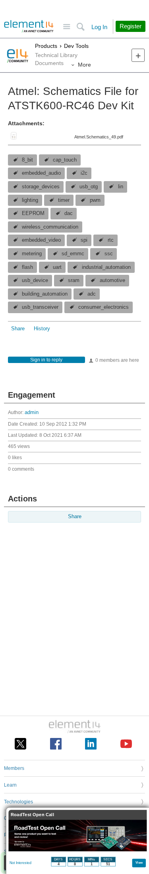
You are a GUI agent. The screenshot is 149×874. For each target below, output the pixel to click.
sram (73, 280)
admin (32, 412)
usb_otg (88, 186)
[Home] (29, 26)
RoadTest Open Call (32, 814)
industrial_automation (106, 267)
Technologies (18, 801)
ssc (108, 253)
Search (80, 27)
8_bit (27, 160)
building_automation (45, 294)
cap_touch (65, 160)
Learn (10, 785)
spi (84, 240)
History (42, 328)
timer (64, 200)
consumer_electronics (103, 307)
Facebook (56, 744)
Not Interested (20, 863)
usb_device (35, 280)
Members (14, 768)
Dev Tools (76, 46)
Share (18, 328)
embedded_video (41, 240)
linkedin (91, 744)
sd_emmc (73, 253)
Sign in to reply (46, 360)
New (138, 55)
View (139, 862)
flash (27, 267)
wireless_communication (50, 227)
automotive (112, 280)
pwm (95, 200)
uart (57, 267)
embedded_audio (41, 173)
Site (67, 27)
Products (46, 46)
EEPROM (33, 213)
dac (68, 213)
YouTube (126, 744)
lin (120, 186)
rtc (111, 240)
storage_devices (41, 186)
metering (32, 253)
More (84, 64)
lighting (30, 200)
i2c (84, 173)
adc (91, 294)
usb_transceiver (40, 307)
